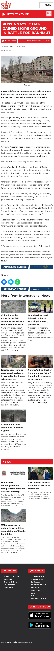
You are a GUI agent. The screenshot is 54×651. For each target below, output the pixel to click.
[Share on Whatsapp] (17, 282)
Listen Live (35, 590)
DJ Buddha (8, 587)
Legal (33, 593)
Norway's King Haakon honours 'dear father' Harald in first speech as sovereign (40, 374)
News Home (10, 41)
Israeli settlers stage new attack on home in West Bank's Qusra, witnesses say (13, 374)
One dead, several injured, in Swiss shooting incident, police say (38, 320)
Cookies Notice (37, 576)
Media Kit (35, 587)
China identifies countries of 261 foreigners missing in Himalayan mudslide (12, 320)
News (7, 461)
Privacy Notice (37, 579)
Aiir (15, 642)
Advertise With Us (38, 585)
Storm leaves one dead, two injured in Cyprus (12, 427)
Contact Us (35, 582)
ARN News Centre (38, 598)
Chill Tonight (9, 585)
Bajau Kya (8, 579)
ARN (32, 596)
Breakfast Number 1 (12, 576)
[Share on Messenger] (11, 282)
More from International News (36, 41)
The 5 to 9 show (10, 582)
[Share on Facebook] (4, 282)
